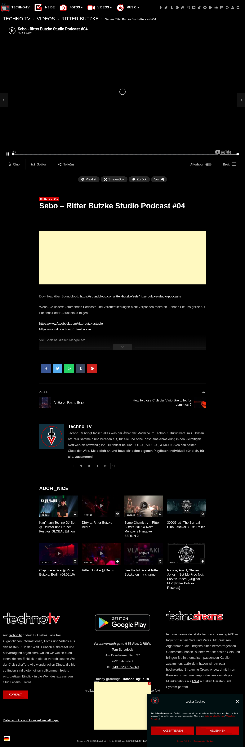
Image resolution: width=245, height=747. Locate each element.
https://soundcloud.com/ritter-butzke (65, 329)
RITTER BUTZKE (80, 18)
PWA (195, 681)
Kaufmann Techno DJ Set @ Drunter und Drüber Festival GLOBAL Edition (57, 527)
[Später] (227, 7)
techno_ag (132, 679)
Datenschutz (199, 741)
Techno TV (80, 426)
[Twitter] (166, 7)
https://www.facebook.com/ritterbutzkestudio (71, 323)
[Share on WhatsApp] (69, 368)
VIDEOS (46, 18)
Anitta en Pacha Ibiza (69, 402)
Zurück (43, 392)
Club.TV (137, 741)
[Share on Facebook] (46, 368)
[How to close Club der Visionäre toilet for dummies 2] (200, 402)
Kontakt (210, 741)
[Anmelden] (232, 7)
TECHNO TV (16, 18)
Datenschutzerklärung (214, 716)
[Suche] (238, 7)
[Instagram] (188, 7)
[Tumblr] (171, 7)
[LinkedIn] (89, 466)
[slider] (115, 154)
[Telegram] (205, 7)
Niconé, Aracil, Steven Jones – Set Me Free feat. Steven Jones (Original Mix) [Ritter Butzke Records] (185, 579)
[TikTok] (199, 7)
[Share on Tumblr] (80, 368)
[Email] (113, 466)
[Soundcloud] (216, 7)
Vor (204, 392)
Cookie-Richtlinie (184, 741)
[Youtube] (182, 7)
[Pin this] (92, 368)
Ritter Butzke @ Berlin (98, 570)
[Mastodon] (221, 7)
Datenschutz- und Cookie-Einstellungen (31, 720)
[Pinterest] (177, 7)
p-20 (145, 679)
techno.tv (15, 635)
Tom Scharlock (122, 649)
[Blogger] (194, 7)
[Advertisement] (122, 257)
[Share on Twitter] (57, 368)
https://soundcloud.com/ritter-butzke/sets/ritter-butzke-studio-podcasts (130, 296)
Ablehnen (217, 730)
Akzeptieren (173, 730)
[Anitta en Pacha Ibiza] (4, 100)
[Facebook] (160, 7)
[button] (237, 701)
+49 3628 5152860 (125, 667)
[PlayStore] (210, 7)
